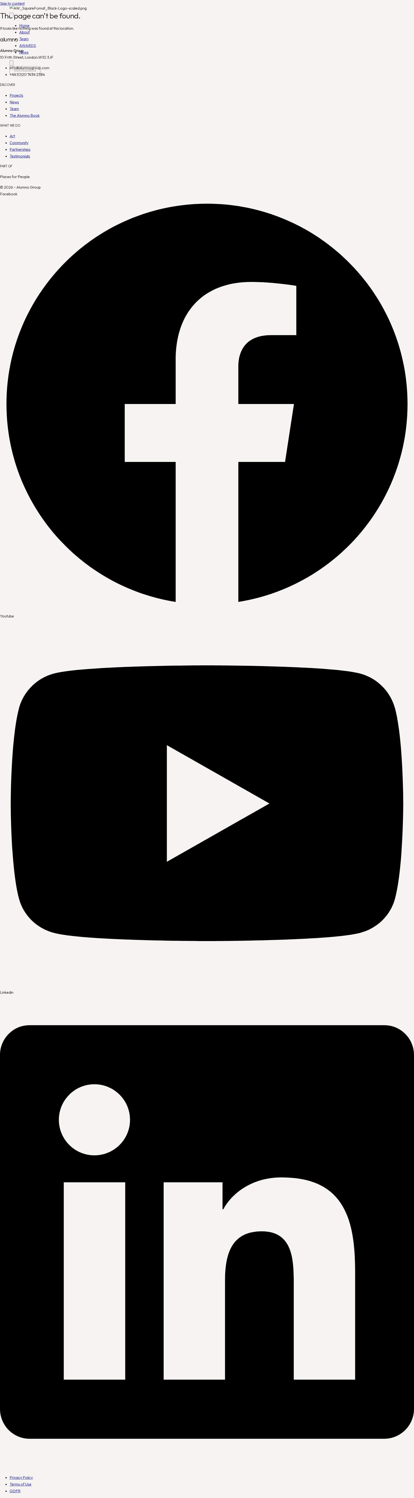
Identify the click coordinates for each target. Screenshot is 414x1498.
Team (24, 38)
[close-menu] (11, 63)
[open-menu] (11, 15)
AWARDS (27, 45)
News (24, 52)
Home (24, 25)
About (24, 32)
